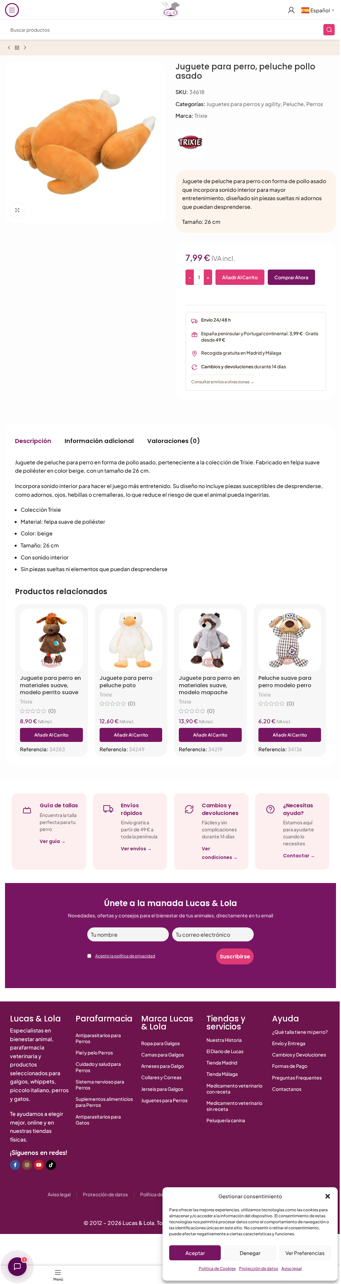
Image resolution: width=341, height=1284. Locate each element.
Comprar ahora (291, 277)
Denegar (250, 1253)
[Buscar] (329, 29)
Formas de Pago (289, 1066)
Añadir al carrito (240, 277)
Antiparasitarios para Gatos (98, 1120)
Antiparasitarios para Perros (98, 1038)
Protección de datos (258, 1268)
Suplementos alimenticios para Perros (104, 1102)
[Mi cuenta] (291, 10)
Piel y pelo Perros (94, 1052)
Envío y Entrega (288, 1043)
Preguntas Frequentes (297, 1078)
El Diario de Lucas (224, 1051)
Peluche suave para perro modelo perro (284, 682)
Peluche (293, 103)
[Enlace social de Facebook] (15, 1165)
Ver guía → (53, 841)
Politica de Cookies (217, 1268)
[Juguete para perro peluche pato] (131, 640)
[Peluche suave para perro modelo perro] (289, 640)
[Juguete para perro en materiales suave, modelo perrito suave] (51, 640)
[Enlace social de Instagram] (27, 1165)
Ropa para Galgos (160, 1043)
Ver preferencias (305, 1253)
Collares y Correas (161, 1077)
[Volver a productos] (17, 48)
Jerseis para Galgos (162, 1089)
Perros (314, 103)
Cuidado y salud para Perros (98, 1067)
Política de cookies (160, 1194)
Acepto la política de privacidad (125, 955)
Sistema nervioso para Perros (100, 1085)
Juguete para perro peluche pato (126, 682)
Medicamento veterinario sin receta (234, 1106)
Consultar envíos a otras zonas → (222, 381)
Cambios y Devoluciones (299, 1054)
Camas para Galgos (162, 1054)
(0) (52, 711)
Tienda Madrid (221, 1062)
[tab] (33, 441)
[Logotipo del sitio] (170, 9)
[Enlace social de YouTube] (39, 1165)
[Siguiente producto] (25, 48)
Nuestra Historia (224, 1040)
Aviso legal (291, 1268)
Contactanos (286, 1089)
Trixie (200, 115)
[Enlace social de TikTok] (51, 1165)
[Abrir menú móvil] (12, 10)
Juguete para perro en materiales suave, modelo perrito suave (50, 685)
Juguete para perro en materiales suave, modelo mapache (209, 685)
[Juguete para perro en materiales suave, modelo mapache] (210, 640)
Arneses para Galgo (162, 1066)
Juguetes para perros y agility (243, 103)
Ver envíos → (136, 848)
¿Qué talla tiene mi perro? (300, 1032)
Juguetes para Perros (164, 1100)
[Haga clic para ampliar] (17, 210)
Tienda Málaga (222, 1074)
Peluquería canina (225, 1120)
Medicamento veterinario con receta (234, 1089)
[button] (327, 1196)
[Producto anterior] (9, 48)
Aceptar (195, 1253)
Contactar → (299, 855)
